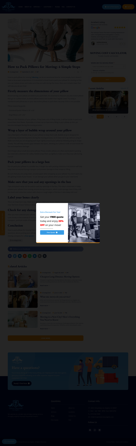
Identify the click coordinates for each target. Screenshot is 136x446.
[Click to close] (97, 205)
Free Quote (51, 232)
